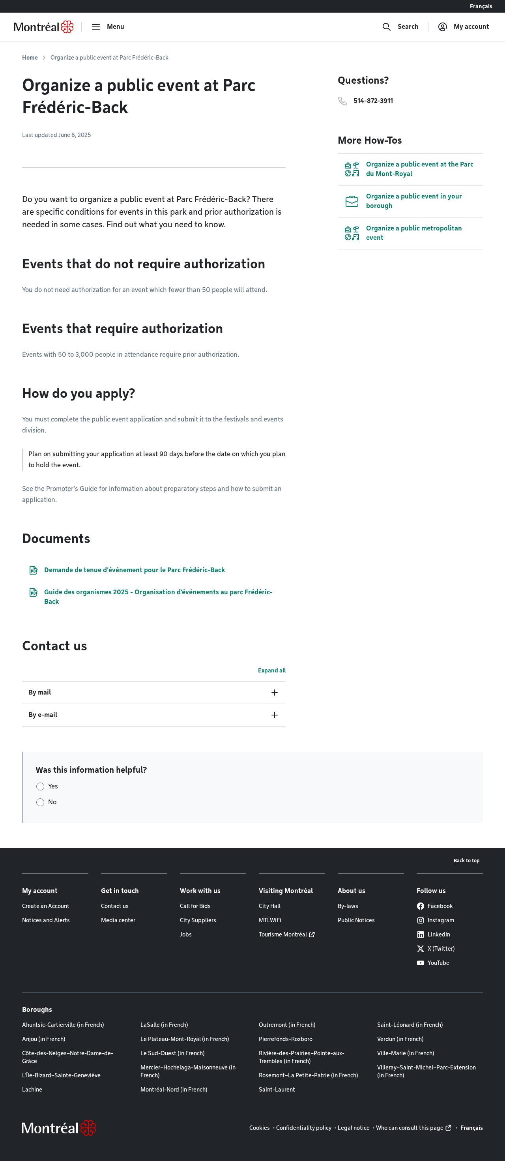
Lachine (32, 1089)
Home (30, 57)
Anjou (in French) (43, 1039)
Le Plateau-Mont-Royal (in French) (184, 1039)
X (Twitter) (441, 949)
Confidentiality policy (303, 1128)
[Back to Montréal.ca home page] (44, 27)
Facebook (440, 906)
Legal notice (354, 1128)
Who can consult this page (409, 1128)
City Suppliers (198, 920)
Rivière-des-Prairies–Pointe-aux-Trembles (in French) (301, 1057)
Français (481, 6)
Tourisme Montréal (283, 934)
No (52, 802)
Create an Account (45, 906)
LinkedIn (439, 934)
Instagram (441, 920)
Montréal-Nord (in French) (174, 1089)
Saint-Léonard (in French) (410, 1025)
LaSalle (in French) (164, 1025)
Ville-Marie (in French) (405, 1053)
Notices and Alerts (46, 920)
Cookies (259, 1128)
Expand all (272, 670)
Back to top (467, 860)
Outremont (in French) (287, 1025)
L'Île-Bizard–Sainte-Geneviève (61, 1075)
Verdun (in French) (400, 1039)
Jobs (186, 934)
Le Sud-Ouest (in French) (172, 1053)
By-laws (348, 906)
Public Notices (356, 920)
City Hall (270, 906)
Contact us (115, 906)
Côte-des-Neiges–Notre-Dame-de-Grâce (67, 1057)
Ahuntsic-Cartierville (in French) (63, 1025)
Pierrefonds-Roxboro (285, 1039)
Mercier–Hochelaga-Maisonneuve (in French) (188, 1071)
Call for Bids (195, 906)
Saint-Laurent (277, 1089)
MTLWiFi (270, 920)
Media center (118, 920)
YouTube (438, 963)
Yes (53, 786)
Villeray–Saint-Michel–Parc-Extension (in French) (426, 1071)
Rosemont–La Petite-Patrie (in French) (308, 1075)
